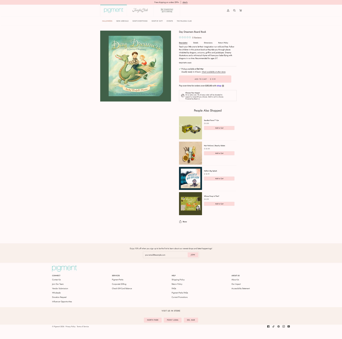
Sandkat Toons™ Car (211, 120)
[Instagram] (283, 326)
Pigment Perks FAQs (180, 292)
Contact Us (56, 279)
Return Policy (223, 42)
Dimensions (208, 42)
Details (195, 42)
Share (185, 221)
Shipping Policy (178, 279)
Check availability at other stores (214, 72)
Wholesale (56, 292)
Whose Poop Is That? (211, 196)
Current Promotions (180, 297)
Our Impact (236, 284)
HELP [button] (174, 275)
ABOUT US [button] (236, 275)
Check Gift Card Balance (122, 288)
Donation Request (59, 297)
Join (193, 254)
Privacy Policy (70, 326)
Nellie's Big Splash (210, 171)
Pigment (57, 326)
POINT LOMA (172, 320)
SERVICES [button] (116, 275)
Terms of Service (83, 326)
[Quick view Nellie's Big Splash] (190, 178)
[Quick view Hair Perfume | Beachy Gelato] (190, 153)
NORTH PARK (152, 320)
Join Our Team (58, 284)
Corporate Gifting (119, 284)
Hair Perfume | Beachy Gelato (214, 145)
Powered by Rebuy (207, 218)
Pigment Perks (117, 279)
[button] (140, 21)
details (185, 2)
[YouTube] (288, 326)
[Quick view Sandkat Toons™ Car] (190, 127)
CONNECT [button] (56, 275)
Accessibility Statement (241, 288)
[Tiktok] (273, 326)
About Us (235, 279)
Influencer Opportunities (62, 301)
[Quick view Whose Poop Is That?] (190, 203)
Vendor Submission (60, 288)
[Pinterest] (278, 326)
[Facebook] (268, 326)
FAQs (174, 288)
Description (183, 42)
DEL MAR (191, 320)
